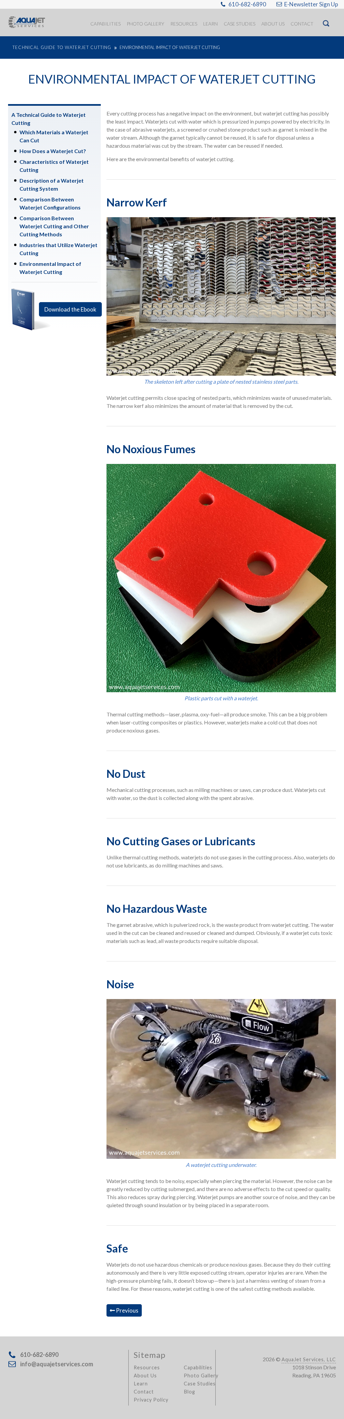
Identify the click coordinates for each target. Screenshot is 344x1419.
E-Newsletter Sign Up (311, 4)
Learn (141, 1383)
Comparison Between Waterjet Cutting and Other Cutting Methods (54, 226)
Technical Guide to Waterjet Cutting (61, 47)
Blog (189, 1391)
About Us (145, 1375)
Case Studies (200, 1383)
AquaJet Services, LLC (309, 1359)
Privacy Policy (151, 1400)
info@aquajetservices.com (56, 1364)
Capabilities (198, 1367)
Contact (144, 1391)
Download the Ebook (70, 309)
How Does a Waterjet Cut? (52, 151)
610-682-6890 (247, 4)
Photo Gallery (201, 1375)
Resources (147, 1367)
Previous (126, 1310)
